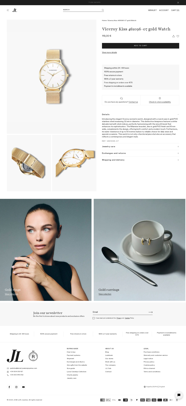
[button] (9, 10)
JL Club (108, 368)
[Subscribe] (151, 312)
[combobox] (151, 386)
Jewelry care (71, 378)
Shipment (70, 359)
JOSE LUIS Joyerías (20, 400)
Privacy (119, 318)
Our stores (109, 359)
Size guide (71, 368)
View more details (109, 52)
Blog (107, 352)
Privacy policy (149, 362)
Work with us (110, 362)
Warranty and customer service (155, 355)
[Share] (173, 36)
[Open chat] (179, 395)
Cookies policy (149, 365)
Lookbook (109, 355)
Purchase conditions (151, 352)
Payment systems (73, 355)
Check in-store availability (160, 102)
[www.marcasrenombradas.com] (33, 355)
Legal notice (148, 359)
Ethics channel (149, 368)
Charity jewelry (72, 375)
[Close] (178, 3)
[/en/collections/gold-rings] (46, 250)
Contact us (133, 102)
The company (110, 365)
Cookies (127, 318)
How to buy (71, 352)
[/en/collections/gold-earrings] (139, 250)
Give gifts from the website (77, 365)
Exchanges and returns (76, 362)
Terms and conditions (152, 372)
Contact (108, 372)
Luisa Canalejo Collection (76, 372)
